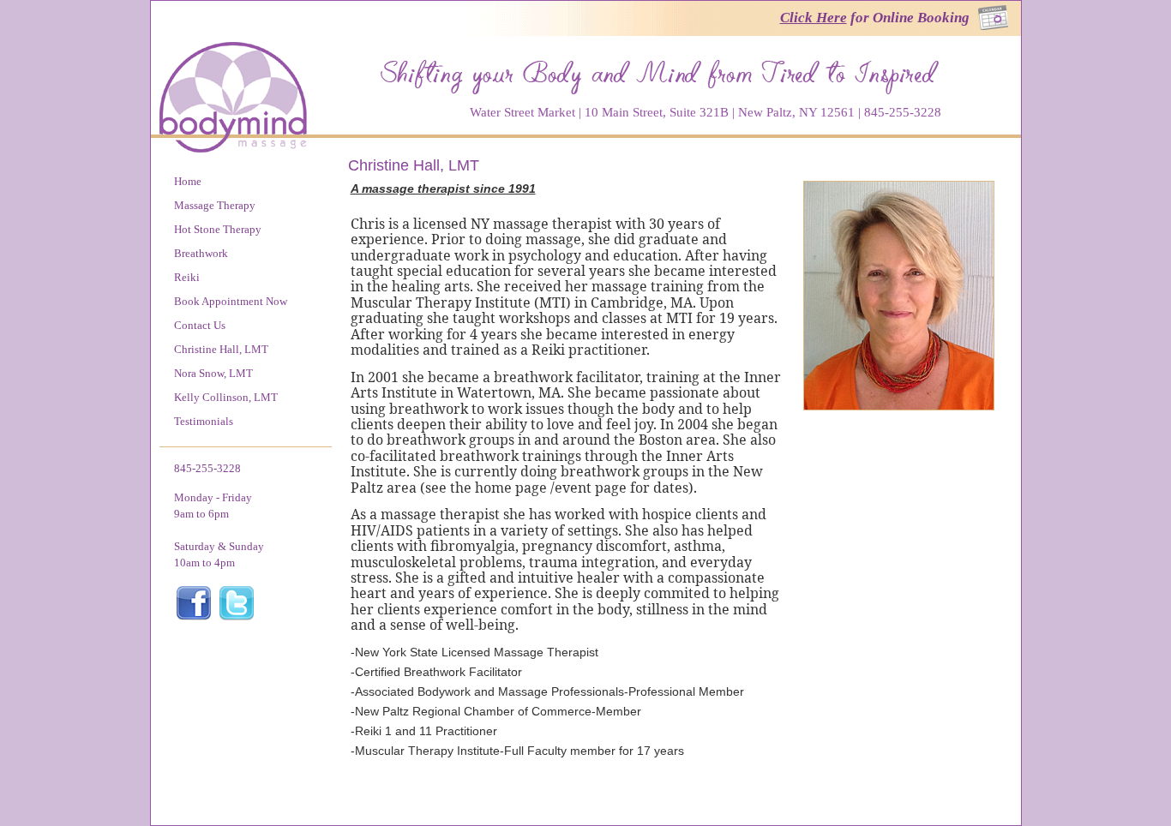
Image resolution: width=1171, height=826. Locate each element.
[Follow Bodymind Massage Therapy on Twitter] (236, 616)
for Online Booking (875, 17)
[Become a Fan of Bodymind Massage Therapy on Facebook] (194, 616)
